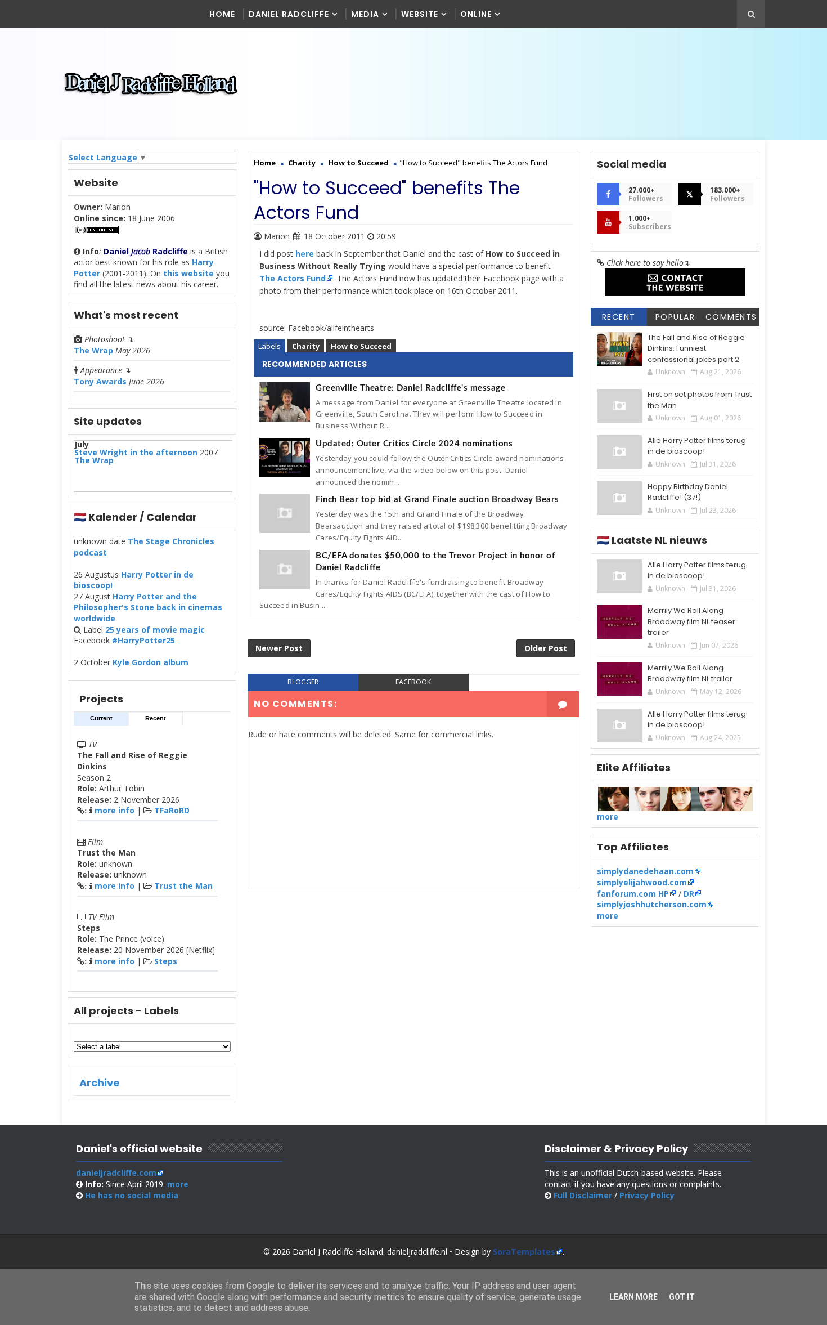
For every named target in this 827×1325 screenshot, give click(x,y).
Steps (165, 961)
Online (476, 14)
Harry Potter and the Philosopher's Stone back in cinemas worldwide (148, 607)
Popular (675, 317)
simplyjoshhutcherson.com (652, 904)
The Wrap (93, 350)
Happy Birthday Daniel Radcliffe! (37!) (688, 492)
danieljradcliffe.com (116, 1172)
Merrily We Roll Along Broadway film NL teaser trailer (691, 621)
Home (222, 14)
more (607, 816)
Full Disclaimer (583, 1195)
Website (419, 14)
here (304, 253)
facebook (413, 682)
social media (131, 1195)
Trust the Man (183, 885)
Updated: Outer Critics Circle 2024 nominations (414, 444)
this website (188, 273)
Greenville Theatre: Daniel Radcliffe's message (410, 388)
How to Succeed (361, 346)
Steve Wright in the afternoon (135, 452)
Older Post (545, 648)
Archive (99, 1083)
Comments (731, 317)
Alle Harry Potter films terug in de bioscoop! (697, 446)
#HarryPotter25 (143, 640)
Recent (155, 718)
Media (365, 14)
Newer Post (279, 648)
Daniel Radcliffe (289, 14)
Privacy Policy (647, 1195)
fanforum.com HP (633, 893)
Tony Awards (100, 381)
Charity (306, 346)
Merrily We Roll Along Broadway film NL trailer (690, 673)
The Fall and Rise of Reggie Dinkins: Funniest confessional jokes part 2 (696, 348)
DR (689, 893)
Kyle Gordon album (150, 662)
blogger (302, 682)
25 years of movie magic (155, 629)
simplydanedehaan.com (645, 871)
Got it (682, 1296)
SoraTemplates (524, 1251)
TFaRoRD (172, 810)
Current (101, 718)
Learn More (633, 1296)
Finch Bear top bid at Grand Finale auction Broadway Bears (437, 499)
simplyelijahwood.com (642, 882)
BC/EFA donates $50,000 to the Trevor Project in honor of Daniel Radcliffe (435, 562)
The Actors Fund (292, 278)
